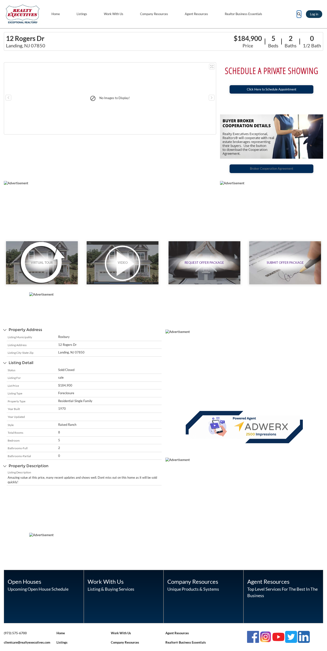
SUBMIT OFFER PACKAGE (285, 262)
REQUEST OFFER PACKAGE (204, 262)
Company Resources (154, 14)
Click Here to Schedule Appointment (271, 89)
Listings (82, 14)
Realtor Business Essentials (243, 14)
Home (55, 14)
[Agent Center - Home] (23, 14)
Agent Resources (196, 14)
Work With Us (113, 14)
